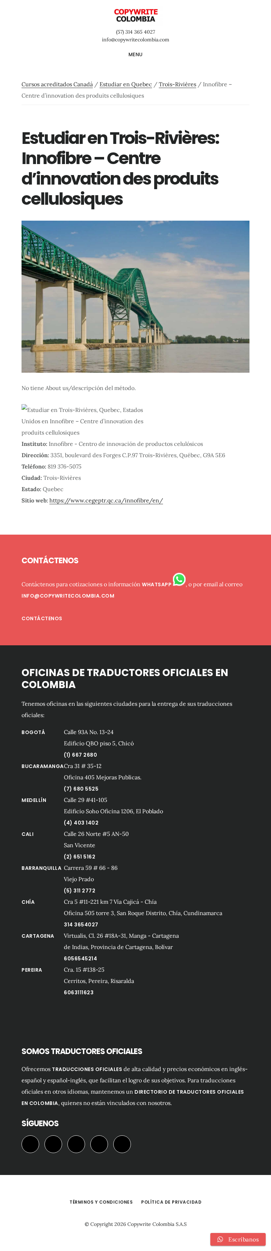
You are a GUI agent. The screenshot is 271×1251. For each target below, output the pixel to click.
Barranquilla (41, 868)
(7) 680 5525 (81, 788)
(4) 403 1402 (81, 822)
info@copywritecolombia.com (135, 39)
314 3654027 (81, 924)
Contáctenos (42, 618)
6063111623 (79, 992)
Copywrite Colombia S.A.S (157, 1224)
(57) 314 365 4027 (135, 32)
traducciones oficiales (87, 1069)
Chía (28, 902)
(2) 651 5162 (79, 856)
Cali (28, 834)
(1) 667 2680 (80, 754)
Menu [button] (135, 54)
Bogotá (33, 732)
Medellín (34, 800)
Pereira (32, 969)
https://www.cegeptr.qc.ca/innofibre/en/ (106, 500)
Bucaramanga (43, 766)
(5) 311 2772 (79, 890)
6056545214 (80, 958)
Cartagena (38, 935)
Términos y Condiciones (101, 1202)
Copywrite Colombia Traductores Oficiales (135, 15)
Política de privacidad (171, 1202)
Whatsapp (157, 584)
